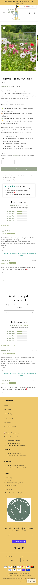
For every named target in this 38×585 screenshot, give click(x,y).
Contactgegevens (20, 581)
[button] (4, 13)
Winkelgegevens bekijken (10, 180)
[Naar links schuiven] (15, 75)
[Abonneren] (32, 312)
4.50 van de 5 (24, 206)
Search (6, 405)
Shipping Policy (8, 418)
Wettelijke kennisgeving (30, 578)
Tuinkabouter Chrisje (18, 573)
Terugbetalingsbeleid (17, 575)
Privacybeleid (27, 575)
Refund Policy (8, 414)
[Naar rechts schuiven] (23, 75)
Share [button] (5, 281)
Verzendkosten (15, 155)
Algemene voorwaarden (9, 578)
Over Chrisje (7, 409)
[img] (5, 231)
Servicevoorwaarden (10, 426)
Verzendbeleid (19, 578)
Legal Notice (7, 422)
